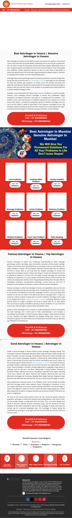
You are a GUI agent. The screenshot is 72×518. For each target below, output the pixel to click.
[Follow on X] (32, 499)
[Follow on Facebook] (28, 499)
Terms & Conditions (50, 509)
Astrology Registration (52, 4)
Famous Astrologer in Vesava (36, 299)
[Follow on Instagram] (44, 499)
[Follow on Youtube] (36, 499)
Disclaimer (19, 509)
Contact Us (66, 4)
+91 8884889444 (13, 10)
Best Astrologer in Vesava (37, 80)
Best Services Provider (57, 505)
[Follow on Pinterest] (40, 499)
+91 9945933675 (36, 507)
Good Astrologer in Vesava (40, 363)
